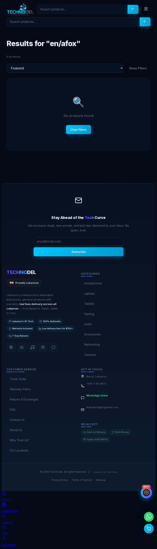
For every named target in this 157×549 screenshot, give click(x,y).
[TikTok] (32, 347)
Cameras (90, 354)
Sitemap (101, 479)
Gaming (89, 314)
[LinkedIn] (42, 347)
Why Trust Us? (19, 440)
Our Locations (19, 450)
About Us (16, 430)
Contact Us (17, 419)
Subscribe (79, 251)
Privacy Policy (60, 479)
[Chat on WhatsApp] (149, 517)
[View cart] (149, 528)
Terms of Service (82, 479)
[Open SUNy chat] (146, 493)
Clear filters (78, 129)
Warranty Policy (20, 389)
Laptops (89, 293)
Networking (92, 344)
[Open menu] (145, 9)
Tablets (89, 303)
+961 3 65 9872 (96, 383)
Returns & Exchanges (24, 399)
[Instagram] (21, 347)
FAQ (12, 409)
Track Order (18, 379)
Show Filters (138, 68)
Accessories (92, 334)
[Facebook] (11, 347)
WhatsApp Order (97, 395)
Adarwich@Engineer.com (102, 407)
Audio (88, 324)
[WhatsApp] (53, 347)
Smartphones (93, 283)
